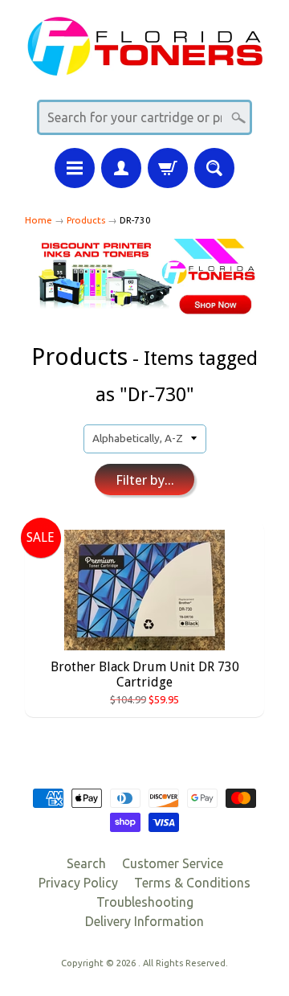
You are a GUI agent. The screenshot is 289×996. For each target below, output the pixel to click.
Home (38, 220)
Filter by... (145, 480)
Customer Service (172, 863)
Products (86, 220)
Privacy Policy (78, 882)
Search (86, 863)
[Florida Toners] (144, 65)
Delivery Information (144, 921)
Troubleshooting (144, 902)
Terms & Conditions (192, 882)
